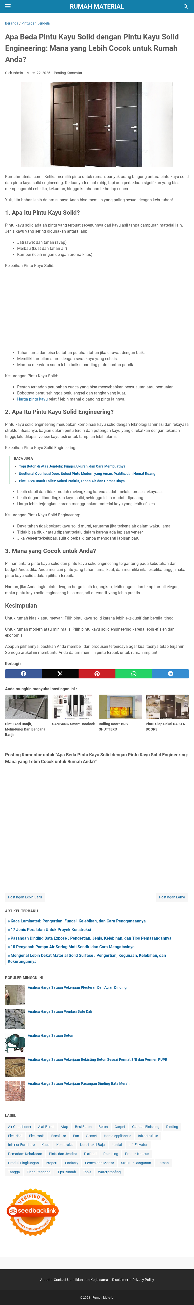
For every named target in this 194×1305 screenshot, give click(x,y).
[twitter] (60, 673)
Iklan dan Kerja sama (91, 1280)
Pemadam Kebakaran (25, 1154)
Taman (163, 1163)
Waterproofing (109, 1172)
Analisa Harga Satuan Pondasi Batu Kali (60, 1011)
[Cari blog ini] (186, 7)
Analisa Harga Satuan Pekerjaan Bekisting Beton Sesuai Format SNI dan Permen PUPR (97, 1059)
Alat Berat (46, 1127)
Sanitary (71, 1163)
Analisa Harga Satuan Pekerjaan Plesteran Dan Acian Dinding (77, 987)
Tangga (14, 1172)
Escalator (58, 1136)
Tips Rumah (66, 1172)
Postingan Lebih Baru (25, 897)
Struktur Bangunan (136, 1163)
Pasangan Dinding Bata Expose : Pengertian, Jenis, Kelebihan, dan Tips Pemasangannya (91, 938)
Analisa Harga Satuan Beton (50, 1035)
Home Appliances (117, 1136)
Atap (64, 1127)
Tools (87, 1172)
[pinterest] (97, 673)
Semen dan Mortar (99, 1163)
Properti (52, 1163)
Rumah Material (97, 6)
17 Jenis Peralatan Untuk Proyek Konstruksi (51, 929)
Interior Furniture (21, 1145)
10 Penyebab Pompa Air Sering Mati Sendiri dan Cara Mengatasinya (73, 946)
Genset (91, 1136)
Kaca (45, 1145)
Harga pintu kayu (32, 399)
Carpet (120, 1127)
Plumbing (110, 1154)
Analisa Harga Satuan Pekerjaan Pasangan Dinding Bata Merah (79, 1083)
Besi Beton (83, 1127)
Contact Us (62, 1280)
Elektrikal (15, 1136)
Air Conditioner (19, 1127)
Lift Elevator (138, 1145)
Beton (103, 1127)
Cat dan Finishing (145, 1127)
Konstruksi (64, 1145)
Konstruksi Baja (92, 1145)
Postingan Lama (172, 897)
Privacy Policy (143, 1280)
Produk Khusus (137, 1154)
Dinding (172, 1127)
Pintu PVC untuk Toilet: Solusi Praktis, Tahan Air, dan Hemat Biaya (72, 481)
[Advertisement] (97, 309)
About (45, 1280)
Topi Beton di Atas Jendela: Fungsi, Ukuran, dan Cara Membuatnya (72, 466)
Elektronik (36, 1136)
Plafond (90, 1154)
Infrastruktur (148, 1136)
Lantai (117, 1145)
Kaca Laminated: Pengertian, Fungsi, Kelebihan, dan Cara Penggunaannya (78, 921)
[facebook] (23, 673)
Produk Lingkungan (23, 1163)
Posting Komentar (68, 73)
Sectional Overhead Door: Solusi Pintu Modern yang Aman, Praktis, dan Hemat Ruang (87, 474)
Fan (76, 1136)
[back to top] (184, 1294)
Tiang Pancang (39, 1172)
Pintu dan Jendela (63, 1154)
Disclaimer (120, 1280)
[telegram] (170, 673)
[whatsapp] (133, 673)
